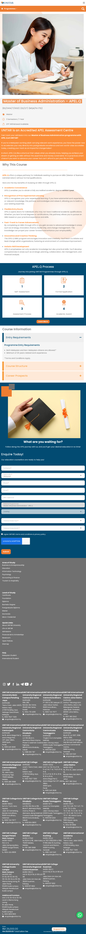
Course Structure (16, 366)
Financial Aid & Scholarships (13, 635)
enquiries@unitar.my (12, 719)
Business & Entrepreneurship (13, 565)
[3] (22, 302)
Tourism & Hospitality (10, 581)
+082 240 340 (70, 754)
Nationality (8, 474)
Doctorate (6, 614)
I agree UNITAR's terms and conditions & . (25, 534)
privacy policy (40, 534)
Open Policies (7, 641)
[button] (16, 9)
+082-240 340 (50, 852)
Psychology (6, 574)
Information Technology (11, 571)
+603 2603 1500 (9, 914)
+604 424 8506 (9, 852)
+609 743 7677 (50, 712)
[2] (64, 280)
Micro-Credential (9, 617)
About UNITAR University (11, 625)
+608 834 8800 (30, 822)
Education (6, 568)
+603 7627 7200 (10, 717)
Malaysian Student (9, 655)
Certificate (6, 595)
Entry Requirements (18, 337)
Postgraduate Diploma (11, 608)
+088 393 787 (29, 752)
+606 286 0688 (9, 782)
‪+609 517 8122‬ (49, 883)
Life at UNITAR (7, 628)
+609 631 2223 (50, 750)
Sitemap (5, 644)
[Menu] (84, 3)
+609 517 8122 (29, 886)
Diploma (5, 601)
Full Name (7, 468)
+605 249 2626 (9, 747)
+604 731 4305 (30, 712)
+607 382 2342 (71, 716)
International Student (10, 658)
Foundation (6, 598)
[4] (64, 302)
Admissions (6, 631)
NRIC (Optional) (8, 498)
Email (5, 490)
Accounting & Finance (11, 577)
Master (5, 611)
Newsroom (6, 638)
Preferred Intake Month (11, 528)
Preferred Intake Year (11, 521)
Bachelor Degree (8, 604)
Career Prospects (17, 376)
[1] (22, 280)
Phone (6, 483)
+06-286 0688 (30, 847)
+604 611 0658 (70, 825)
